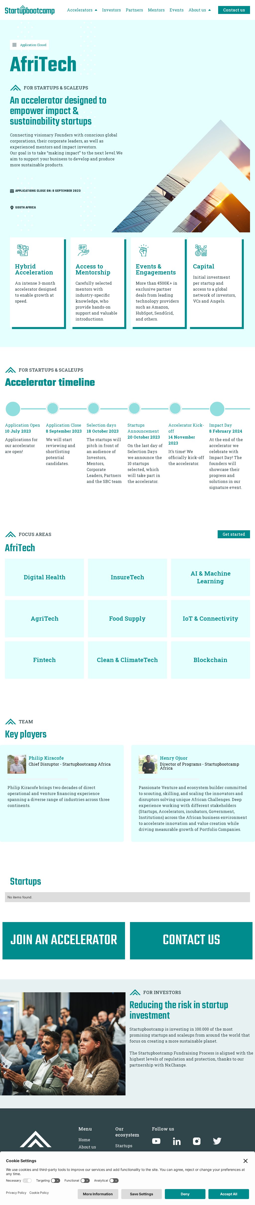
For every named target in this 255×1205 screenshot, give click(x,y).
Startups (123, 1145)
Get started (234, 534)
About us (87, 1146)
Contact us (234, 9)
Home (84, 1139)
